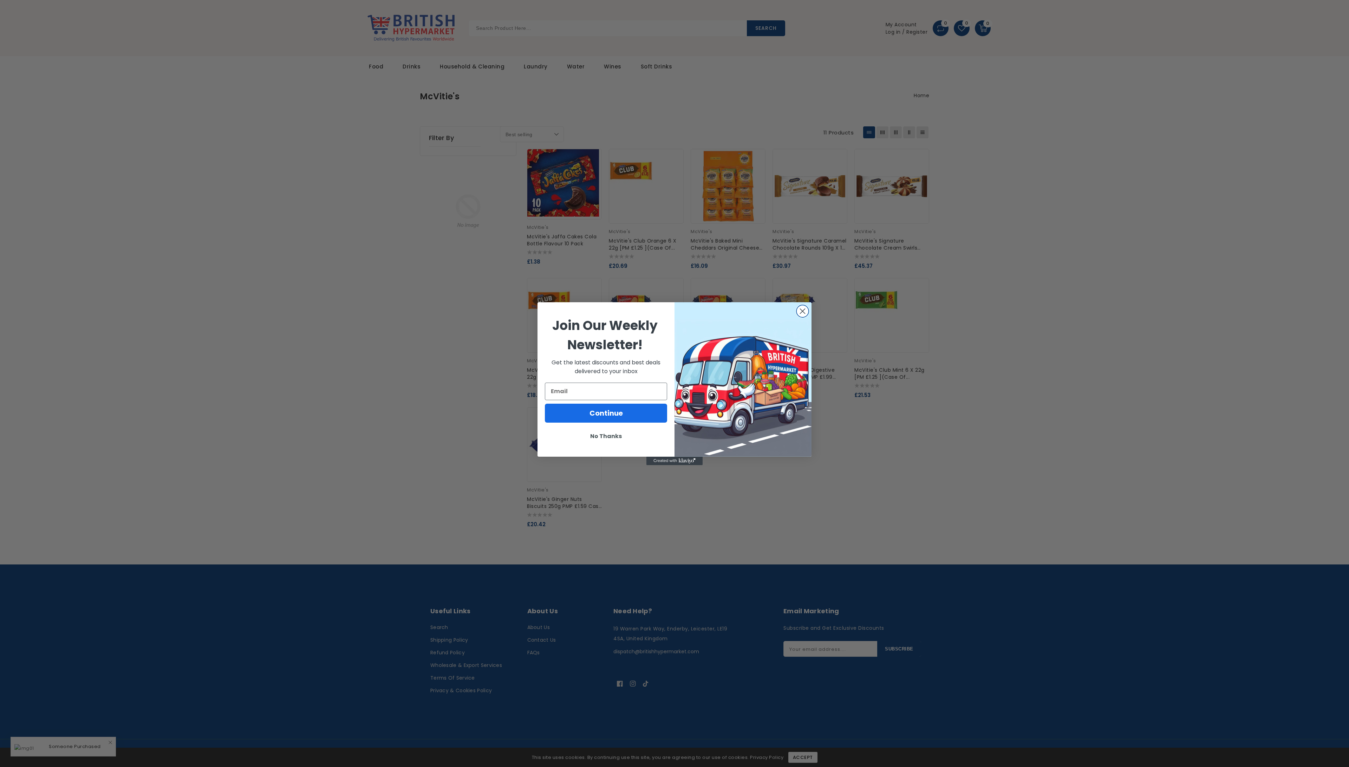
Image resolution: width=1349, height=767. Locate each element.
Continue (606, 413)
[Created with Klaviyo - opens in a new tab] (674, 461)
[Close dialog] (802, 311)
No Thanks (606, 436)
